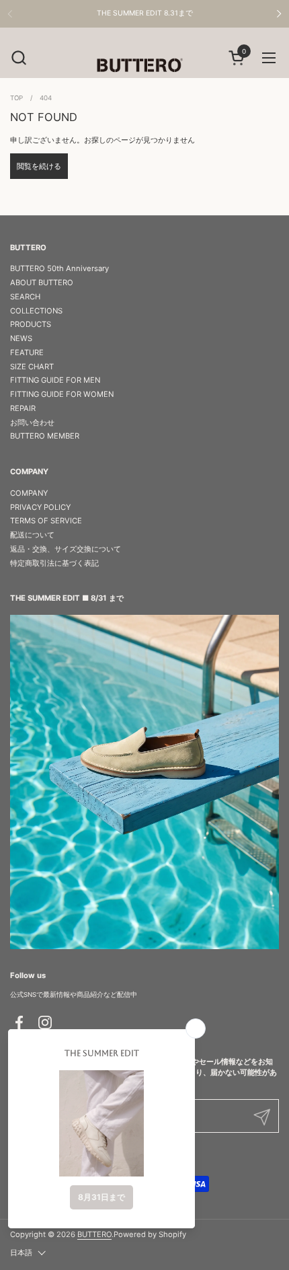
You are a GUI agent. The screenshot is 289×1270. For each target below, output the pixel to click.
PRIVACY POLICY (40, 507)
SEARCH (25, 296)
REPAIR (23, 408)
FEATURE (27, 352)
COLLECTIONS (36, 310)
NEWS (21, 338)
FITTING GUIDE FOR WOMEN (62, 394)
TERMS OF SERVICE (46, 520)
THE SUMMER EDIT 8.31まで (145, 13)
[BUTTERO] (144, 64)
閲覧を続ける (39, 166)
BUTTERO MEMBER (44, 436)
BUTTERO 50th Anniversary (59, 268)
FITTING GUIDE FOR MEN (55, 380)
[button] (18, 57)
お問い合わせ (32, 422)
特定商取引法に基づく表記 (54, 563)
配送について (32, 534)
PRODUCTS (30, 324)
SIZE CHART (32, 366)
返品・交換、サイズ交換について (65, 549)
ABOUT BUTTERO (41, 282)
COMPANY (29, 493)
